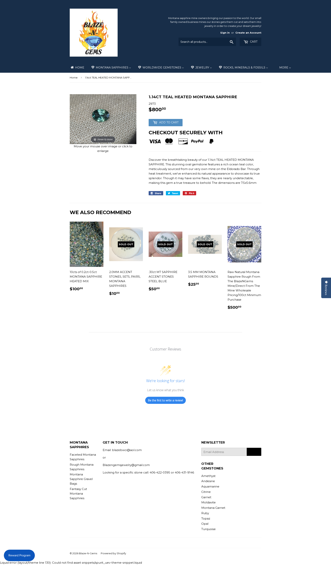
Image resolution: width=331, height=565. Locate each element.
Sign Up (254, 451)
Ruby (205, 513)
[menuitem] (77, 67)
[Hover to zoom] (103, 119)
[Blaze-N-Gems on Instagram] (164, 542)
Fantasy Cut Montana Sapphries (78, 493)
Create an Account (248, 32)
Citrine (206, 492)
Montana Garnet (213, 508)
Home (74, 77)
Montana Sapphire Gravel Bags (81, 479)
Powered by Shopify (113, 553)
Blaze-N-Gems (88, 553)
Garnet (206, 497)
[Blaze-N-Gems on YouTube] (171, 542)
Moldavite (208, 502)
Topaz (205, 518)
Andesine (208, 481)
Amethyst (208, 476)
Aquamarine (210, 486)
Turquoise (208, 529)
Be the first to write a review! (165, 400)
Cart (253, 41)
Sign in (225, 32)
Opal (204, 523)
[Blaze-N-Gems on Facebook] (158, 542)
